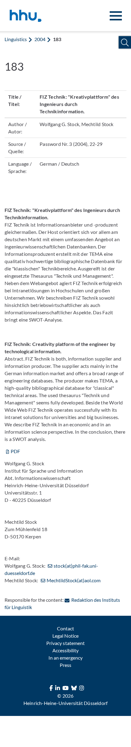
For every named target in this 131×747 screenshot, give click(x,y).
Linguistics (16, 39)
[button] (125, 42)
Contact (65, 628)
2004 (39, 39)
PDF (15, 451)
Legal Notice (65, 636)
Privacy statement (65, 643)
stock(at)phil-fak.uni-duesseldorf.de (51, 569)
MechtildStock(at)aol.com (74, 580)
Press (65, 665)
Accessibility (65, 650)
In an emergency (65, 658)
